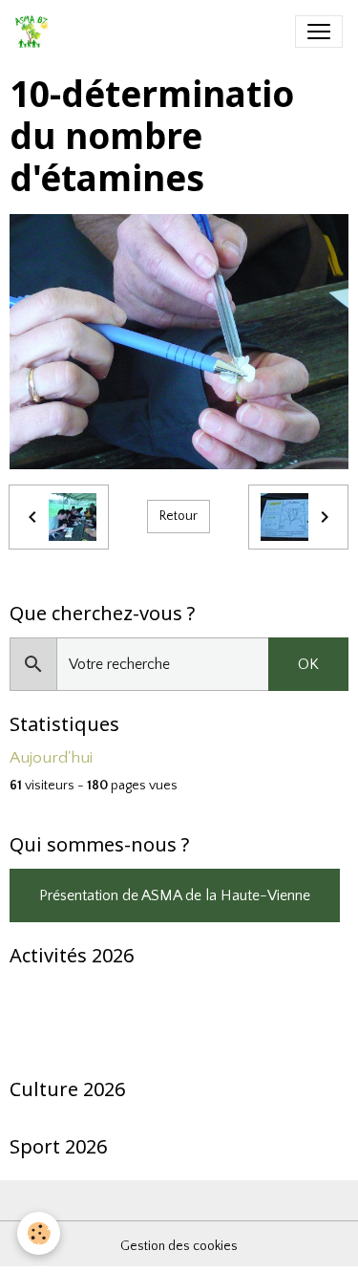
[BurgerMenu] (319, 31)
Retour (178, 516)
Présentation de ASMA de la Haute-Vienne (174, 895)
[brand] (35, 31)
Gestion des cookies (179, 1246)
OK (308, 664)
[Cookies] (38, 1233)
